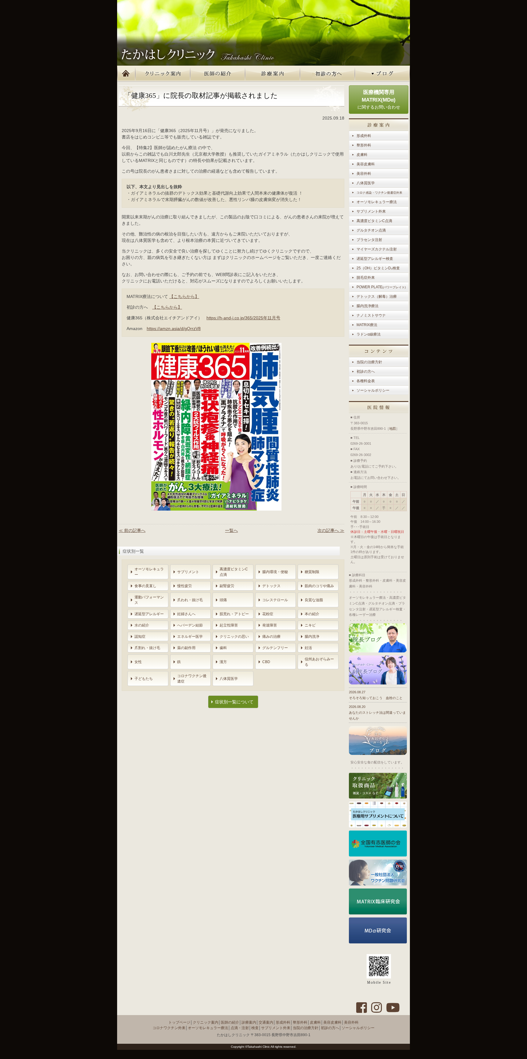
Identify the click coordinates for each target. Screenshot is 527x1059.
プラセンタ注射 (369, 240)
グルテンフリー (275, 648)
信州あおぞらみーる (319, 662)
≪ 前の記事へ (132, 530)
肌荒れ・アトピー (234, 614)
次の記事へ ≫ (330, 530)
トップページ (126, 74)
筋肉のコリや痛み (319, 586)
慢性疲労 (184, 586)
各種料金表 (366, 381)
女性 (138, 662)
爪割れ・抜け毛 (147, 648)
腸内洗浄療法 (367, 306)
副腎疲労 (227, 586)
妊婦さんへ (186, 614)
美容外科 (364, 173)
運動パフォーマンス (149, 600)
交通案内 (266, 1022)
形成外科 (364, 136)
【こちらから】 (184, 296)
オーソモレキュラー (149, 572)
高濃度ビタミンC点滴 (234, 572)
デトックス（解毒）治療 (377, 296)
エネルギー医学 (190, 636)
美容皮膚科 (366, 164)
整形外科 (364, 145)
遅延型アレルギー (149, 614)
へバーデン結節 (190, 625)
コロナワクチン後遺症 (191, 679)
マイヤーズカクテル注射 (377, 249)
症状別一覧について (234, 701)
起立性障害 (229, 625)
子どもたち (143, 679)
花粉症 (267, 614)
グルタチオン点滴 (371, 230)
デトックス (271, 586)
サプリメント (188, 572)
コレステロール (275, 600)
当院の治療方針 (369, 362)
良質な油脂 (314, 600)
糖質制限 (312, 572)
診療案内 (272, 74)
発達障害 (269, 625)
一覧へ (231, 530)
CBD (266, 662)
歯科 (223, 648)
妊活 (308, 648)
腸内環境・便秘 (275, 572)
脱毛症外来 (366, 277)
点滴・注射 (240, 1028)
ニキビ (310, 625)
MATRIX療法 (367, 325)
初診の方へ (327, 74)
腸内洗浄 (312, 636)
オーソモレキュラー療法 (377, 202)
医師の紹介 (217, 74)
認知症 (139, 636)
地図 (392, 428)
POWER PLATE (381, 287)
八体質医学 (229, 679)
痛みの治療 (271, 636)
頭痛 (223, 600)
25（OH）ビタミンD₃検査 (378, 268)
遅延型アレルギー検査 (375, 259)
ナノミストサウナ (371, 315)
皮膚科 (362, 155)
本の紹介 (312, 614)
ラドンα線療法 (369, 334)
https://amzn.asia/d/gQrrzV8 (174, 328)
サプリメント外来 (371, 211)
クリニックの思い (234, 636)
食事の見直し (145, 586)
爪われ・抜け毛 (190, 600)
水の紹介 (141, 625)
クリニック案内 (162, 74)
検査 (255, 1028)
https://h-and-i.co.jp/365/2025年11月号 (243, 317)
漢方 (223, 662)
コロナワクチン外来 (168, 1028)
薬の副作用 (186, 648)
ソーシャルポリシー (373, 390)
